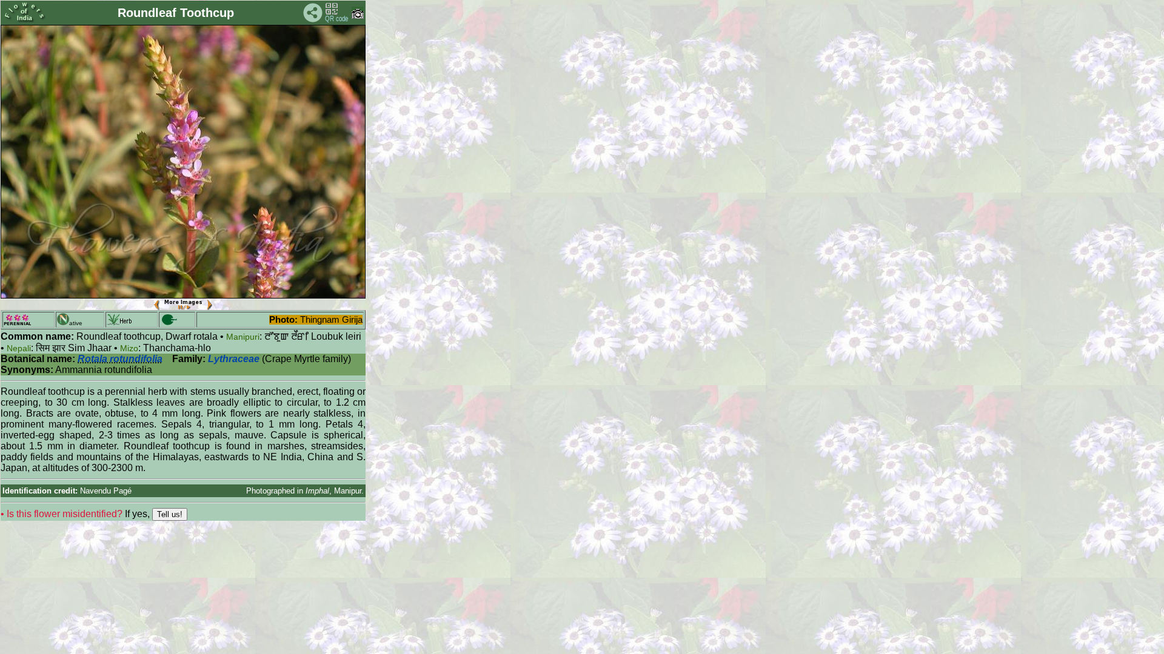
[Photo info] (358, 16)
